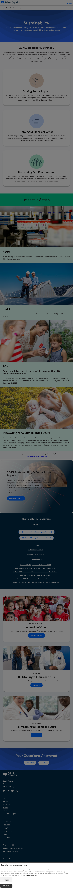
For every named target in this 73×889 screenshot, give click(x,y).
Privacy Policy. (30, 875)
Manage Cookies (6, 879)
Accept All (6, 885)
